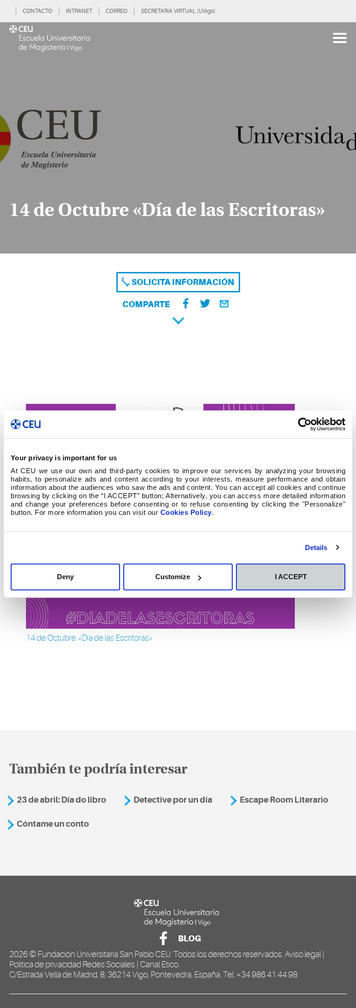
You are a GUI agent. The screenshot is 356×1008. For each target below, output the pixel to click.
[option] (178, 138)
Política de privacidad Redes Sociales (72, 964)
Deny (65, 577)
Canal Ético (159, 964)
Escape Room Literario (284, 799)
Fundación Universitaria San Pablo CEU (104, 954)
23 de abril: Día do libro (61, 799)
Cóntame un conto (53, 824)
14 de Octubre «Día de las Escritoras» (89, 638)
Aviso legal (303, 954)
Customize (172, 577)
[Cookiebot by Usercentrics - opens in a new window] (304, 424)
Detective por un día (173, 799)
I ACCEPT (291, 577)
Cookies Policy (186, 512)
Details (316, 547)
